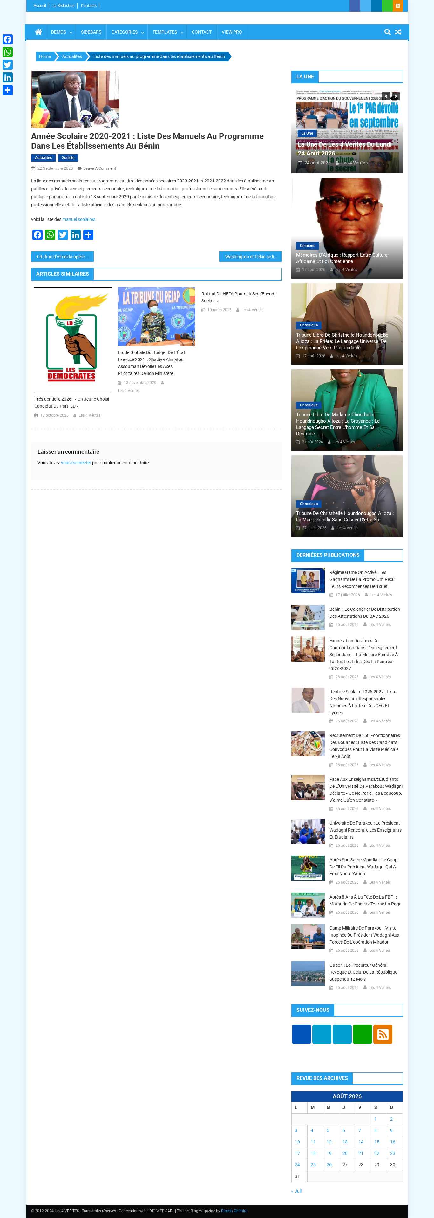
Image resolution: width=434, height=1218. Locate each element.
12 (329, 1141)
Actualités (43, 157)
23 (392, 1153)
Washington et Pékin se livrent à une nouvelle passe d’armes (253, 256)
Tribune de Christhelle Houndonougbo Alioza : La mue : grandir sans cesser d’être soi (345, 516)
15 (376, 1141)
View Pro (232, 32)
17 (297, 1153)
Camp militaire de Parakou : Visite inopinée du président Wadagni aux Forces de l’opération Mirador (364, 935)
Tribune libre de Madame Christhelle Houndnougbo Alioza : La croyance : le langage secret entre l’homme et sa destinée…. (338, 424)
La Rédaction (63, 5)
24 (297, 1164)
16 (392, 1141)
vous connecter (76, 462)
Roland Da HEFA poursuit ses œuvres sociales (238, 297)
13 (345, 1141)
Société (68, 157)
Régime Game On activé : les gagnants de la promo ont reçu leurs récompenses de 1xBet (362, 579)
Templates (165, 32)
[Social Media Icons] (301, 1034)
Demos (58, 32)
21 (360, 1153)
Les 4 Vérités (89, 415)
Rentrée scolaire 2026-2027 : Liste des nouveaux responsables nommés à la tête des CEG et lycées (362, 702)
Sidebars (91, 32)
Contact (202, 32)
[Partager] (7, 90)
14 (360, 1141)
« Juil (296, 1191)
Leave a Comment (99, 168)
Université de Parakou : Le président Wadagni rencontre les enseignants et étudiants (365, 829)
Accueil (40, 5)
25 (313, 1164)
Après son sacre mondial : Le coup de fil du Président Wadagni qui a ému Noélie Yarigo (363, 866)
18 (313, 1153)
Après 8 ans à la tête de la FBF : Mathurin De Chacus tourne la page (365, 900)
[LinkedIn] (7, 77)
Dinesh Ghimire (234, 1211)
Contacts (89, 5)
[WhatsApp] (7, 52)
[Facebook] (7, 39)
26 (329, 1164)
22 (376, 1153)
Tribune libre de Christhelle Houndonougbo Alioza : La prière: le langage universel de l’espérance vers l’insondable (342, 341)
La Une (307, 133)
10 (297, 1141)
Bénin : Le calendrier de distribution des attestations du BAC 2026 (364, 613)
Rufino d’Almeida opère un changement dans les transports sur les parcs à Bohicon (66, 256)
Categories (125, 32)
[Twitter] (7, 64)
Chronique (309, 325)
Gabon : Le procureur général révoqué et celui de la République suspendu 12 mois (363, 972)
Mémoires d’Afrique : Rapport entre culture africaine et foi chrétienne (342, 258)
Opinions (307, 245)
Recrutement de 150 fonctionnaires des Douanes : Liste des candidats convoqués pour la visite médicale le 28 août (364, 746)
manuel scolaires (78, 219)
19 (329, 1153)
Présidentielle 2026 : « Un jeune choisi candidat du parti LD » (71, 403)
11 (313, 1141)
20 (345, 1153)
